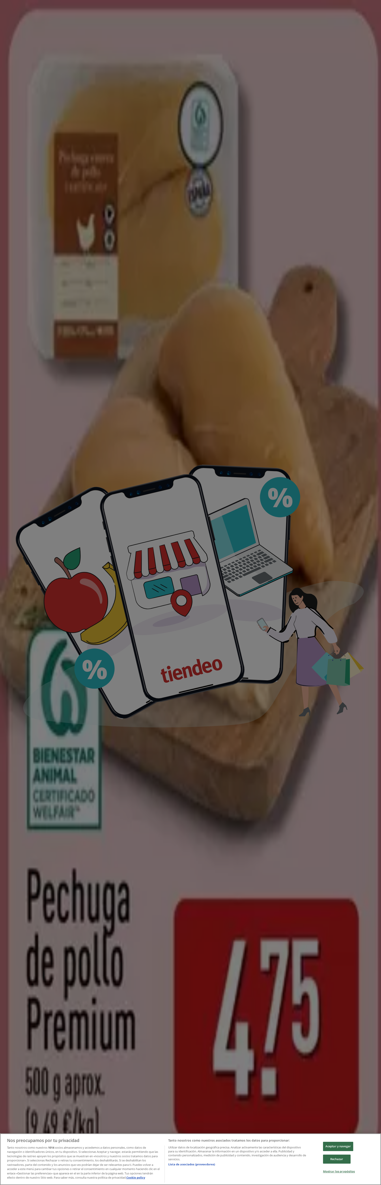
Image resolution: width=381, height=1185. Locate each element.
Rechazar (336, 1159)
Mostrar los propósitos (339, 1171)
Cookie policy (135, 1177)
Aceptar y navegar (338, 1146)
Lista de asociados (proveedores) (191, 1164)
